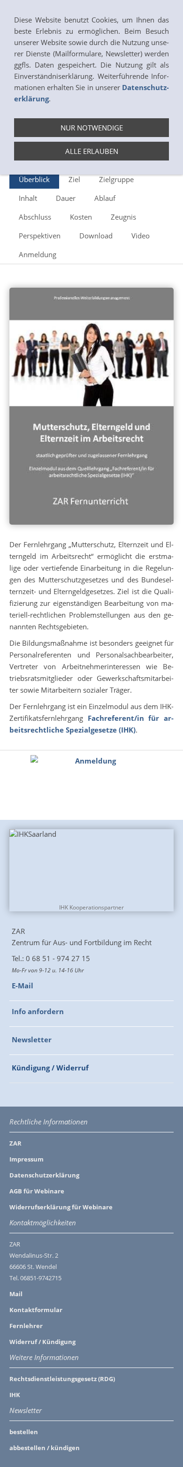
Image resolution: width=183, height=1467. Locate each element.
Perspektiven (40, 235)
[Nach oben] (168, 789)
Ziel (74, 179)
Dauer (66, 198)
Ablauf (104, 198)
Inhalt (28, 198)
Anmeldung (37, 254)
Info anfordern (38, 1011)
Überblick (34, 179)
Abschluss (35, 217)
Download (96, 235)
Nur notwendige (92, 127)
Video (140, 235)
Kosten (81, 217)
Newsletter (32, 1039)
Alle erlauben (91, 151)
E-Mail (22, 985)
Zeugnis (123, 217)
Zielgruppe (116, 179)
